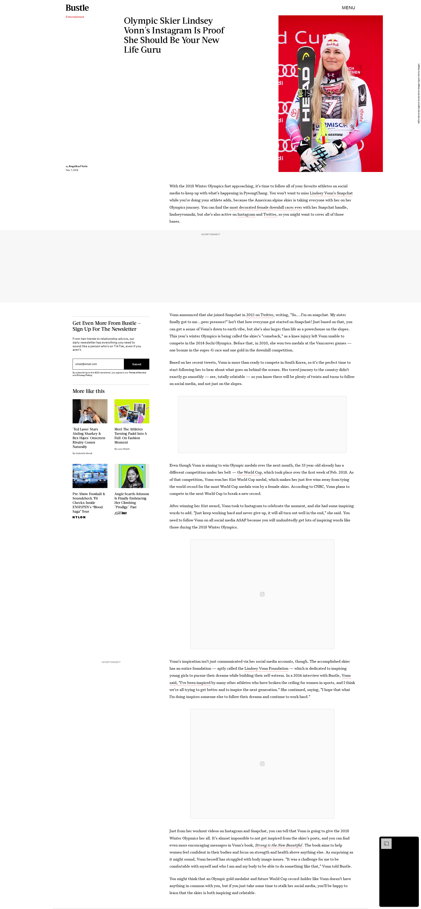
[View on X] (262, 424)
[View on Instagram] (262, 594)
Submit (136, 364)
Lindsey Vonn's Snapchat (331, 192)
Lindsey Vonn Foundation (266, 668)
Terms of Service (137, 372)
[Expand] (384, 840)
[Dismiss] (413, 840)
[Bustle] (77, 7)
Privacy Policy (84, 375)
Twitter (269, 214)
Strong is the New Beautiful (278, 845)
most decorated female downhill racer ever (266, 207)
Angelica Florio (78, 166)
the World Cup (249, 472)
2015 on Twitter (259, 314)
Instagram (246, 214)
